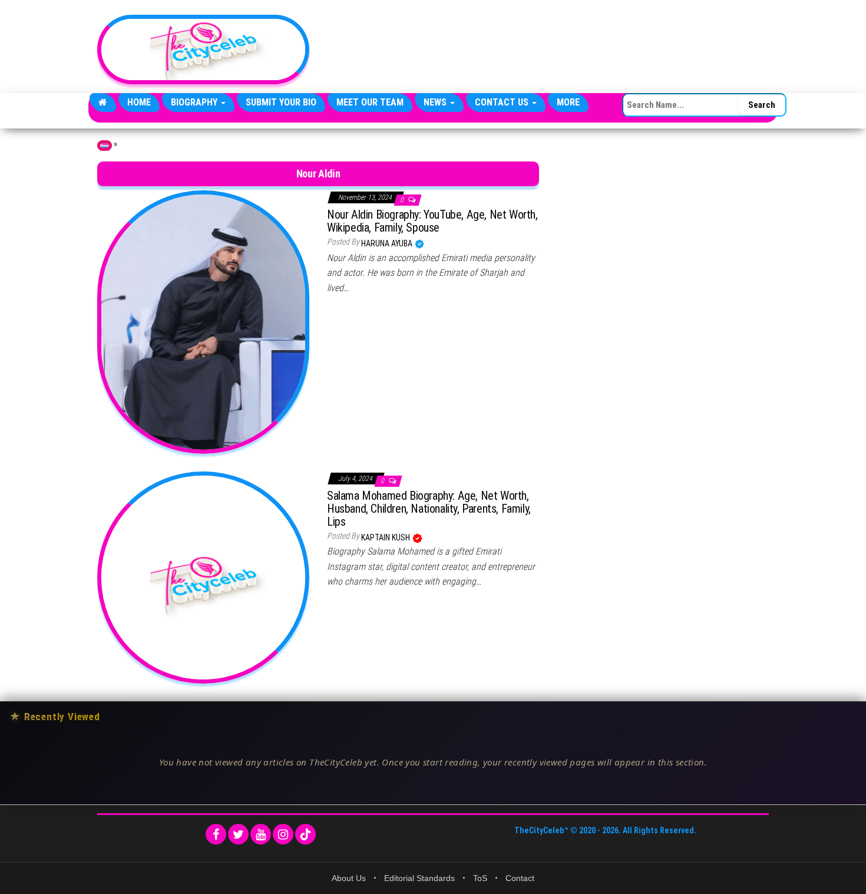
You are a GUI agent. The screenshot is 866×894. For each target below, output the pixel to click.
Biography (195, 102)
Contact (519, 878)
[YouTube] (260, 834)
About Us (349, 878)
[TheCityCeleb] (103, 102)
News (436, 102)
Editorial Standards (419, 878)
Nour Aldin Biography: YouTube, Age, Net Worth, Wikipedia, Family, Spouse (432, 221)
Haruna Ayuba (387, 243)
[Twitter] (238, 834)
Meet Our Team (370, 102)
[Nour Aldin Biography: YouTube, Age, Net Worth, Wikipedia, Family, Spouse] (203, 321)
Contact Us (503, 102)
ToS (480, 878)
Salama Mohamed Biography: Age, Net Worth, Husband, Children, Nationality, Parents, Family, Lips (429, 509)
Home (139, 102)
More (568, 102)
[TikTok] (305, 834)
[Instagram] (283, 834)
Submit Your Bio (281, 102)
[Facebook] (216, 834)
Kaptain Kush (386, 537)
